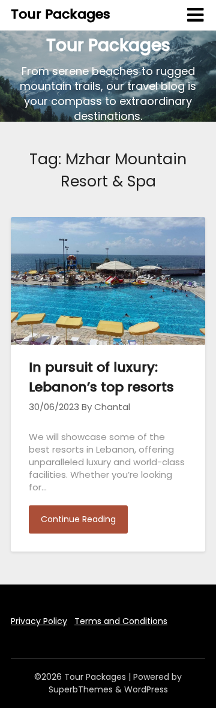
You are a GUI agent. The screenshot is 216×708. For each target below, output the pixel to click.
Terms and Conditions (120, 621)
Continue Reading (78, 519)
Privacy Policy (39, 621)
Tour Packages (60, 14)
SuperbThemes (81, 689)
